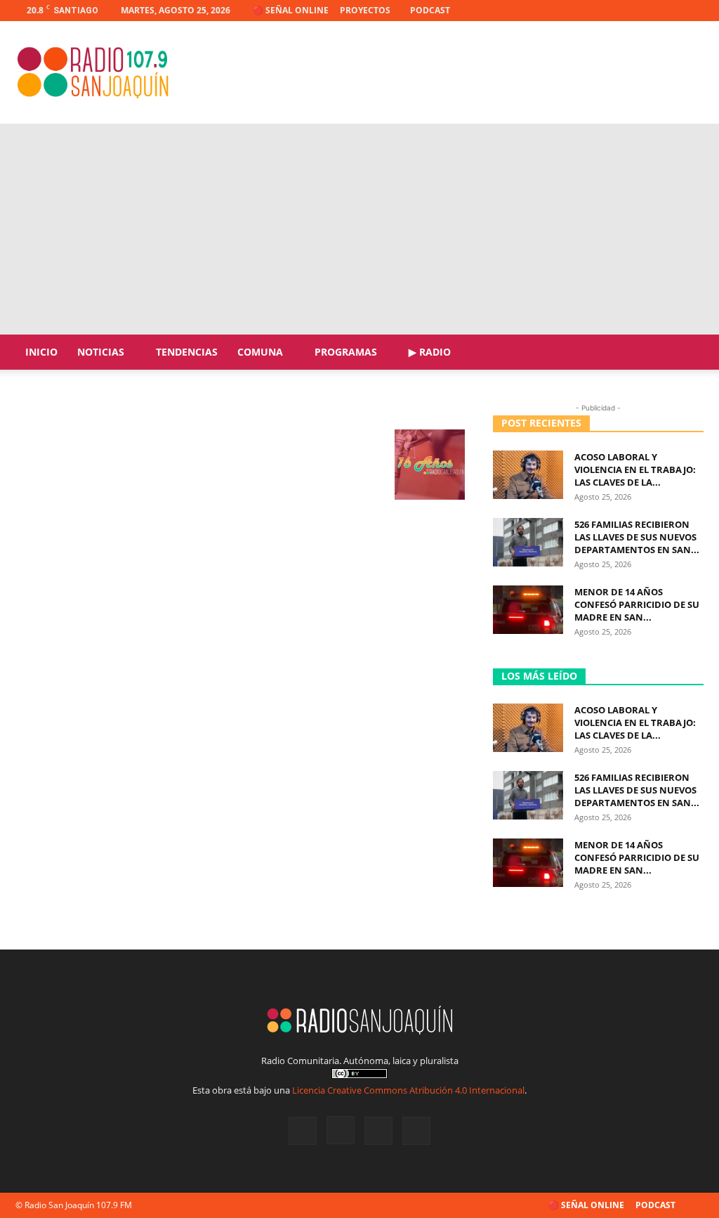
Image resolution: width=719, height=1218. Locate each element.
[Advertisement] (359, 229)
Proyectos (365, 10)
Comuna (260, 351)
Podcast (430, 10)
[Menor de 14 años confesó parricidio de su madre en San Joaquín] (528, 609)
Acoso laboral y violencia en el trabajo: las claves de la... (635, 469)
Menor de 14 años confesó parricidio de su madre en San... (636, 604)
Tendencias (187, 351)
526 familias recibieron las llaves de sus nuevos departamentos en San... (636, 537)
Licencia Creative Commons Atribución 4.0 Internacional (408, 1090)
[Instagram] (646, 10)
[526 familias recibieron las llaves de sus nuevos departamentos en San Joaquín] (528, 542)
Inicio (41, 351)
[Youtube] (693, 10)
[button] (687, 353)
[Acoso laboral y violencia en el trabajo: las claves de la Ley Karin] (528, 475)
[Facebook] (623, 10)
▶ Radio (430, 351)
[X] (669, 10)
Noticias (100, 351)
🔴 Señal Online (291, 10)
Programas (346, 351)
